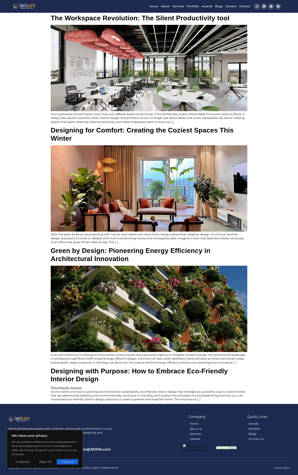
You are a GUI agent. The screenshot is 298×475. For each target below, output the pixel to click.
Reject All (45, 461)
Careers (231, 6)
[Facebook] (271, 6)
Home (154, 6)
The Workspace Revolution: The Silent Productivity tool (140, 18)
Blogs (219, 6)
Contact (244, 6)
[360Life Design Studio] (23, 6)
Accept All (67, 461)
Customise (22, 461)
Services (178, 6)
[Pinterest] (278, 6)
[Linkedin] (264, 6)
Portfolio (193, 6)
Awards (207, 6)
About (165, 6)
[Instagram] (257, 6)
